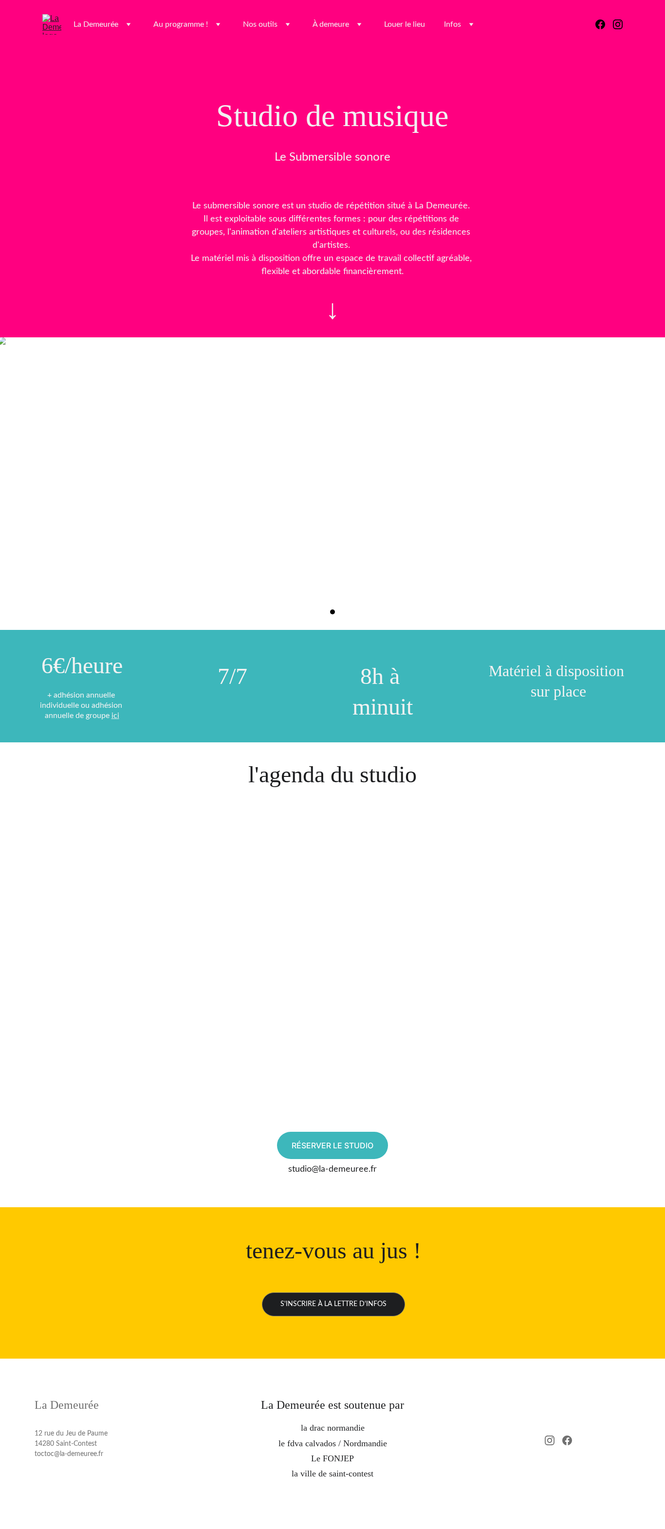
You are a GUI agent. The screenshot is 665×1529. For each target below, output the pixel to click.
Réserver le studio (332, 1145)
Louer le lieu (404, 24)
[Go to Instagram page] (618, 24)
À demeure (331, 24)
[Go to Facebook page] (604, 24)
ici (115, 715)
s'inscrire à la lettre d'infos (333, 1304)
